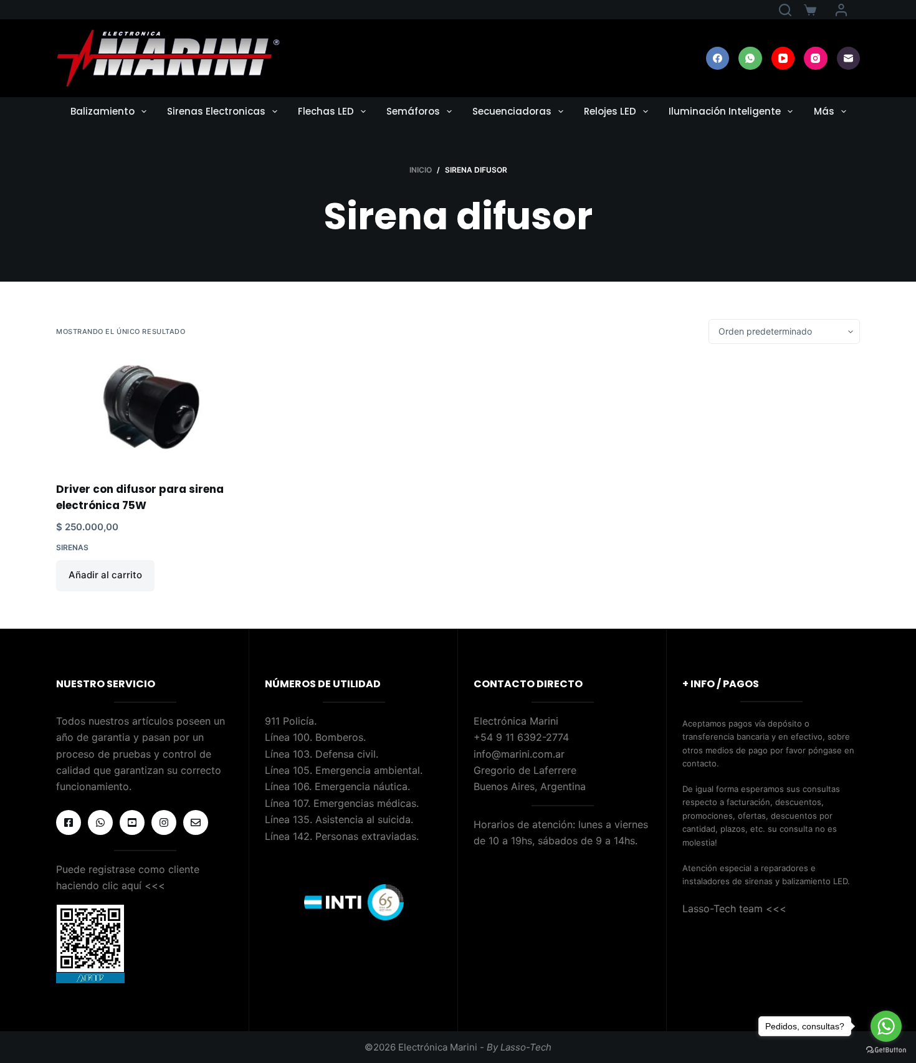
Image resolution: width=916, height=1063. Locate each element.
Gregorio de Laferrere (525, 770)
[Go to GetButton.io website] (886, 1050)
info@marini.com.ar (519, 754)
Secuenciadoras (511, 111)
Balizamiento (102, 111)
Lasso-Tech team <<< (734, 908)
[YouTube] (783, 58)
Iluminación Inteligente (725, 111)
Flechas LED (326, 111)
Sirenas (72, 547)
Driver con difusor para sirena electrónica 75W (140, 497)
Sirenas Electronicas (216, 111)
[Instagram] (816, 58)
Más (824, 111)
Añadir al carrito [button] (105, 575)
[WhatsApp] (750, 58)
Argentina (563, 786)
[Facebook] (718, 58)
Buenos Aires (504, 786)
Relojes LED (610, 111)
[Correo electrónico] (849, 58)
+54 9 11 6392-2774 (521, 737)
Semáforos (413, 111)
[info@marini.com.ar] (195, 822)
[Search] (785, 10)
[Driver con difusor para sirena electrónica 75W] (151, 413)
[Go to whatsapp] (886, 1026)
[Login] (841, 10)
